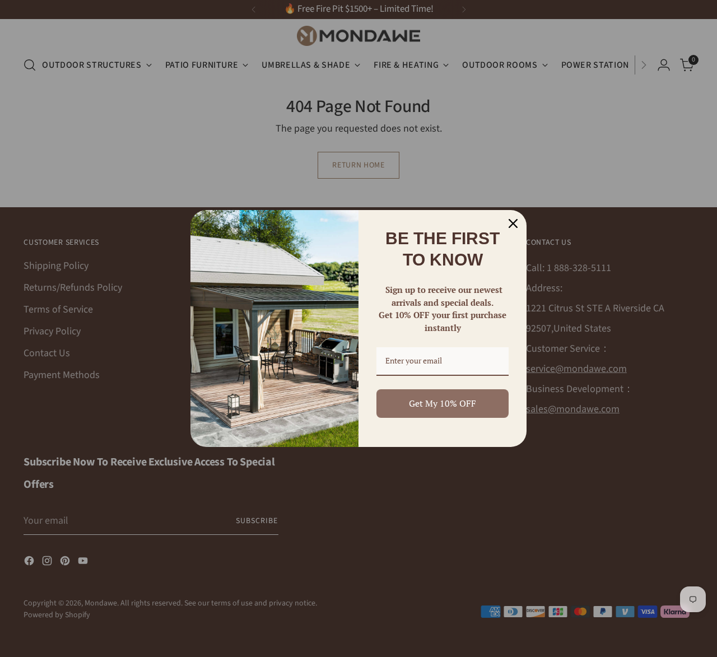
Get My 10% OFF (442, 403)
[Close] (513, 223)
